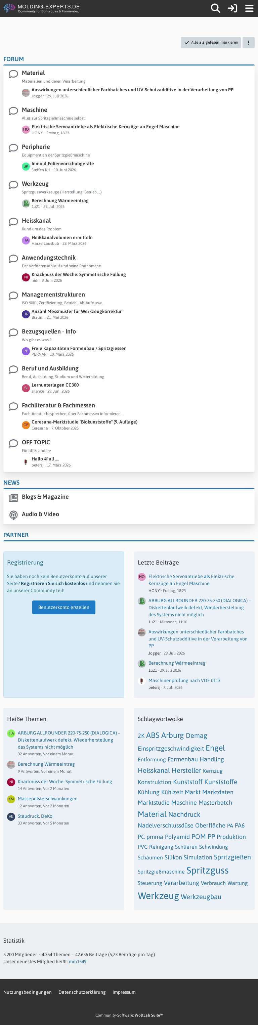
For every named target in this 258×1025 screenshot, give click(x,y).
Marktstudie (154, 802)
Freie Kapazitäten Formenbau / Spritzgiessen (79, 348)
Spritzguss (207, 870)
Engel (215, 748)
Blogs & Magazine (45, 496)
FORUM (13, 58)
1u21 (152, 622)
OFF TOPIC (36, 442)
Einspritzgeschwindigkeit (171, 748)
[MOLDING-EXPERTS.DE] (42, 8)
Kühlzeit (172, 792)
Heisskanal (36, 220)
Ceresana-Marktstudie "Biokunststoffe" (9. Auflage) (84, 422)
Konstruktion (154, 782)
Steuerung (150, 883)
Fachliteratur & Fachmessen (58, 405)
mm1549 (77, 961)
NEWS (11, 482)
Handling (212, 759)
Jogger (154, 653)
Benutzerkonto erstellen (63, 607)
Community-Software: (129, 1015)
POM (198, 836)
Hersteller (186, 770)
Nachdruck (184, 814)
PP (211, 836)
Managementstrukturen (53, 294)
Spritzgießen (232, 857)
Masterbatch (215, 802)
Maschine (34, 109)
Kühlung (149, 792)
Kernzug (213, 771)
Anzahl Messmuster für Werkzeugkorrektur (77, 311)
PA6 (240, 825)
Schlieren (186, 847)
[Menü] (249, 8)
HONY (154, 590)
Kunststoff (188, 782)
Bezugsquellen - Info (49, 331)
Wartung (237, 883)
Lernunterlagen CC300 (55, 385)
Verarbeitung (181, 882)
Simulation (198, 857)
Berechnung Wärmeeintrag (60, 200)
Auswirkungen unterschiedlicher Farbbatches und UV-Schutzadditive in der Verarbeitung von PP (132, 89)
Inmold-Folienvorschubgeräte (63, 163)
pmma (154, 836)
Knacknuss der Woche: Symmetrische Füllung (79, 274)
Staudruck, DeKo (35, 816)
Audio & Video (40, 514)
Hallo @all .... (45, 458)
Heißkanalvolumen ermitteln (62, 237)
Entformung (152, 759)
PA (230, 825)
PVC (142, 847)
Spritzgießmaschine (161, 871)
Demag (196, 735)
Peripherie (36, 146)
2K (141, 735)
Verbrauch (213, 883)
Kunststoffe (221, 782)
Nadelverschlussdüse (166, 825)
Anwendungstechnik (49, 257)
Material (33, 72)
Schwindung (213, 847)
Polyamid (177, 836)
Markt (193, 792)
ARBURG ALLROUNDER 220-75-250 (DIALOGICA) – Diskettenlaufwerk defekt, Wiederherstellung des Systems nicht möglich (199, 607)
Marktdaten (217, 792)
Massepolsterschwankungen (48, 798)
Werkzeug (35, 183)
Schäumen (150, 857)
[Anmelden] (232, 8)
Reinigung (161, 847)
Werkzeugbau (201, 896)
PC (141, 836)
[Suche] (215, 8)
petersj (154, 687)
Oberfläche (210, 825)
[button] (249, 42)
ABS (153, 735)
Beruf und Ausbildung (50, 368)
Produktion (231, 836)
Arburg (172, 735)
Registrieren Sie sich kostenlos (53, 583)
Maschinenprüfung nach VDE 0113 (184, 680)
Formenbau (183, 759)
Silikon (173, 857)
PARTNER (16, 534)
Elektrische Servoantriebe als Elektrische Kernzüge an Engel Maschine (106, 126)
